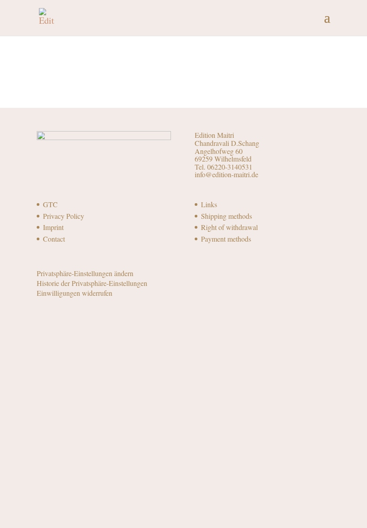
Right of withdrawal (229, 227)
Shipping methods (226, 216)
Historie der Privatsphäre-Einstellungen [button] (92, 283)
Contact (54, 238)
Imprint (53, 227)
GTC (50, 204)
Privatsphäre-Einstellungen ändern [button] (85, 273)
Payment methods (226, 238)
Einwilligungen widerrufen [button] (74, 293)
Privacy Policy (63, 216)
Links (209, 204)
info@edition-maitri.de (226, 174)
